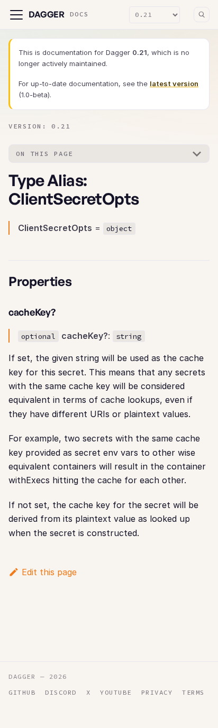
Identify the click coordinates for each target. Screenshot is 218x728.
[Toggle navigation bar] (16, 15)
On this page (44, 154)
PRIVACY (157, 692)
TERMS (193, 692)
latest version (174, 83)
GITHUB (21, 692)
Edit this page (49, 572)
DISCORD (61, 692)
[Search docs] (202, 15)
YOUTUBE (116, 692)
